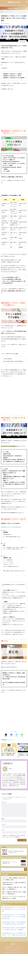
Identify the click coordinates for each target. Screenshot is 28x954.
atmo (24, 909)
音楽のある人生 (14, 2)
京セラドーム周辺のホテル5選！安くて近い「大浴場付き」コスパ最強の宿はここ (14, 888)
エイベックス (19, 950)
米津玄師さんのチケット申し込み (9, 527)
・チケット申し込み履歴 (8, 562)
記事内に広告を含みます (14, 8)
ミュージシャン (10, 739)
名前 (3, 818)
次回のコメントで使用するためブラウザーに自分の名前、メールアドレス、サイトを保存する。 (14, 836)
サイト (3, 830)
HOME (15, 944)
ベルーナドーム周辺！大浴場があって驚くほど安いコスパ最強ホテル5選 (13, 878)
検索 (25, 869)
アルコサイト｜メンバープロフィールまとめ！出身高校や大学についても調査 (13, 897)
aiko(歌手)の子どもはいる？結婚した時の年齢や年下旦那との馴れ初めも (14, 883)
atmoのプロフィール (19, 948)
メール (4, 824)
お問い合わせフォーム (5, 5)
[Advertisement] (14, 109)
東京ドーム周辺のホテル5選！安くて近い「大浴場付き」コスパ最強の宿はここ (14, 892)
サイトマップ (14, 5)
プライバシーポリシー (22, 5)
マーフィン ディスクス (11, 950)
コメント (4, 802)
